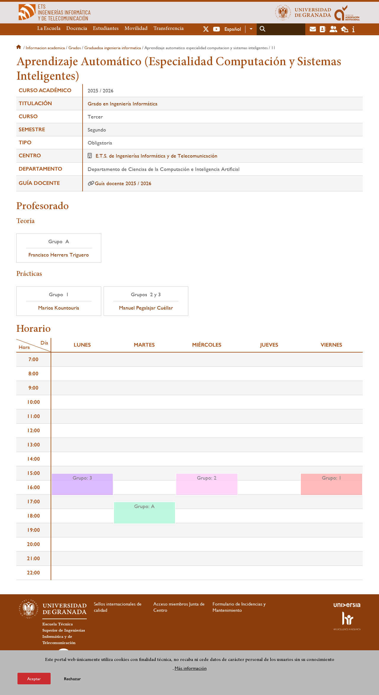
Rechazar (72, 678)
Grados (74, 47)
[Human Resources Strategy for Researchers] (347, 621)
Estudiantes (106, 28)
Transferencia (168, 28)
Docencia (76, 28)
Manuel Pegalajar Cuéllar (146, 308)
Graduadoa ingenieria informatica (112, 47)
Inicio (19, 48)
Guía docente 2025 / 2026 (123, 183)
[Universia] (347, 605)
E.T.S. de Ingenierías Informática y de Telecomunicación (156, 156)
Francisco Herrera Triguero (58, 255)
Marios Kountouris (58, 308)
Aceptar (34, 678)
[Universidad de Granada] (303, 12)
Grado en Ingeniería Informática (123, 103)
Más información (191, 668)
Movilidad (136, 28)
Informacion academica (45, 47)
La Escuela (48, 28)
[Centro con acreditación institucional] (347, 12)
